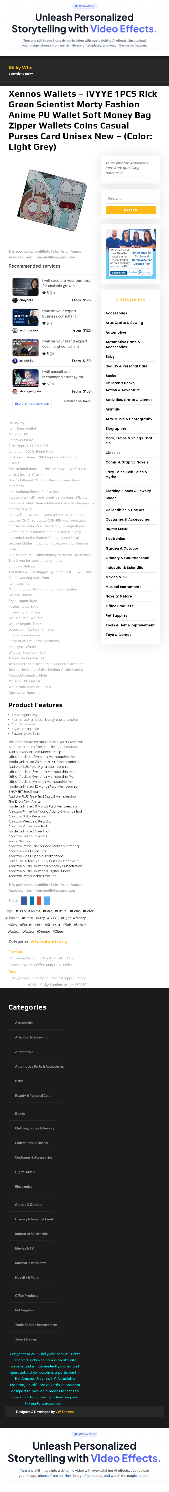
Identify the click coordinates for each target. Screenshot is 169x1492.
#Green (27, 918)
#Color (88, 911)
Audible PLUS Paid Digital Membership (39, 766)
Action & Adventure (123, 390)
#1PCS (21, 911)
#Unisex (80, 925)
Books (111, 375)
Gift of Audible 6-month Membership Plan (42, 776)
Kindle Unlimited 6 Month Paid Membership (43, 806)
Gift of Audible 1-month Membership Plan (41, 781)
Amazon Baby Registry (27, 816)
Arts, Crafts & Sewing (49, 941)
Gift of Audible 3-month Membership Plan (42, 771)
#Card (47, 911)
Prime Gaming (20, 841)
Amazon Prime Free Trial (28, 826)
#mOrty (11, 925)
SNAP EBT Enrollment (24, 791)
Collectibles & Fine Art (125, 510)
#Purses (26, 925)
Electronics (115, 538)
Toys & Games (118, 634)
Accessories (116, 313)
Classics (113, 452)
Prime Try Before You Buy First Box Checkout (44, 861)
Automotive (116, 332)
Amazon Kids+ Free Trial (27, 851)
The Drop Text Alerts (25, 801)
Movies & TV (116, 577)
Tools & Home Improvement (130, 625)
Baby (110, 356)
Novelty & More (119, 596)
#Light (66, 918)
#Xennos (43, 932)
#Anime (34, 911)
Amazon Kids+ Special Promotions (36, 856)
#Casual (61, 911)
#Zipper (59, 932)
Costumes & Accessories (128, 519)
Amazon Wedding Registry (30, 821)
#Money (79, 918)
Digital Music (117, 529)
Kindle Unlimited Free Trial (29, 831)
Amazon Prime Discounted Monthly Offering (44, 846)
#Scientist (52, 925)
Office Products (119, 606)
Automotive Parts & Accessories (123, 344)
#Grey (40, 918)
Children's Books (120, 383)
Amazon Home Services (28, 836)
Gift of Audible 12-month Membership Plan (42, 756)
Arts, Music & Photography (129, 419)
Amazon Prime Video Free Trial (33, 876)
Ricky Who (21, 67)
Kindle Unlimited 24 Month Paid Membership (44, 761)
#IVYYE (52, 918)
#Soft (67, 925)
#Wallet (11, 932)
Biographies (116, 428)
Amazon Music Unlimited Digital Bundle (40, 871)
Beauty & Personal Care (126, 366)
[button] (84, 84)
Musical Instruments (123, 586)
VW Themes (64, 1412)
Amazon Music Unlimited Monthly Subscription (45, 866)
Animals (113, 409)
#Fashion (12, 918)
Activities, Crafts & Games (129, 399)
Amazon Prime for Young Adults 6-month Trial (45, 811)
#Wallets (27, 932)
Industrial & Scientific (124, 567)
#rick (38, 925)
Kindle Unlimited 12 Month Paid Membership (43, 786)
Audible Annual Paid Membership (35, 751)
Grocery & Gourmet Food (127, 558)
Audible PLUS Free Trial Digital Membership (42, 796)
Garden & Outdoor (122, 548)
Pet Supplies (117, 615)
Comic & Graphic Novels (127, 462)
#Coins (75, 911)
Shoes (111, 498)
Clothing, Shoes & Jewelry (128, 491)
